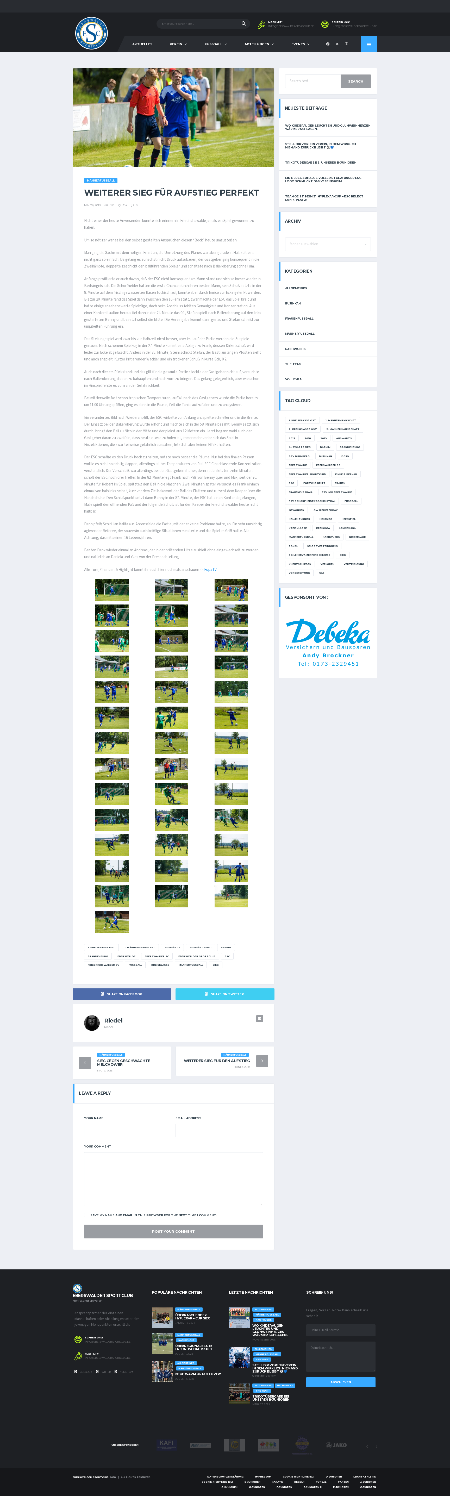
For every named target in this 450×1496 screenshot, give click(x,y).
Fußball (135, 964)
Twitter (105, 1371)
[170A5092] (171, 718)
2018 (307, 438)
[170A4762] (171, 871)
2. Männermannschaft (343, 429)
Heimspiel (348, 519)
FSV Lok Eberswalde (337, 492)
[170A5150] (231, 692)
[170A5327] (112, 641)
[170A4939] (231, 769)
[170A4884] (231, 794)
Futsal (321, 1481)
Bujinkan (293, 303)
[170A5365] (112, 615)
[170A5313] (171, 641)
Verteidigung (354, 564)
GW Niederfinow (326, 510)
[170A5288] (112, 667)
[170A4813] (112, 845)
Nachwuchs (295, 349)
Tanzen (343, 1481)
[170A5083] (231, 718)
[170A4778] (231, 845)
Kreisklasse (160, 964)
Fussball (213, 44)
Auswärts (172, 947)
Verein (176, 44)
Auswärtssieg (200, 947)
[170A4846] (171, 820)
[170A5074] (112, 743)
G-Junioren (229, 1487)
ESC (227, 956)
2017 (292, 438)
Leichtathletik (364, 1476)
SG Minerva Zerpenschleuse (309, 554)
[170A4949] (171, 769)
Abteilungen (257, 44)
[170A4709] (112, 922)
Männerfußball (191, 964)
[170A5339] (231, 615)
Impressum (263, 1476)
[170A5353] (171, 615)
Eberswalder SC (157, 956)
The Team (293, 364)
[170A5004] (231, 743)
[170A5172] (171, 692)
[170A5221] (171, 667)
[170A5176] (112, 692)
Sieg (216, 964)
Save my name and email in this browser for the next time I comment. (153, 1215)
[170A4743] (112, 896)
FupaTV (210, 569)
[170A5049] (171, 743)
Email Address (188, 1118)
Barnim (226, 947)
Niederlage (357, 536)
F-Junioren (284, 1487)
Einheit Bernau (346, 474)
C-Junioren (368, 1487)
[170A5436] (231, 590)
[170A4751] (231, 871)
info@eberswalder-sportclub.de (291, 26)
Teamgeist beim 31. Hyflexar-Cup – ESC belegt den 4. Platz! (324, 198)
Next (376, 1447)
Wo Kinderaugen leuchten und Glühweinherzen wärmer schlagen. (328, 127)
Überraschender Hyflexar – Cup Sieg (192, 1316)
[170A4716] (231, 896)
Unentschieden (300, 564)
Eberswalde (126, 956)
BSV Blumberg (299, 456)
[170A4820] (231, 820)
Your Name (93, 1118)
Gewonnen (296, 510)
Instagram (125, 1371)
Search (355, 81)
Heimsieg (326, 519)
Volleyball (295, 379)
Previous (367, 1447)
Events (298, 44)
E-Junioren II (313, 1487)
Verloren (327, 564)
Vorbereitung (299, 572)
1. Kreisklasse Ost (101, 947)
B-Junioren (252, 1481)
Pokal (293, 546)
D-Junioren (334, 1476)
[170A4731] (171, 896)
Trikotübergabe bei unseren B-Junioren (321, 162)
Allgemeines (296, 288)
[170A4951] (112, 769)
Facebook (85, 1371)
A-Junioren (368, 1481)
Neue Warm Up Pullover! (198, 1374)
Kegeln (299, 1481)
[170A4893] (171, 794)
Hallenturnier (299, 519)
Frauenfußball (299, 318)
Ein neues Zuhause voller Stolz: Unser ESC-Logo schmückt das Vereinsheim (323, 179)
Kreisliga (323, 528)
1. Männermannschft (139, 947)
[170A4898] (112, 794)
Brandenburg (98, 956)
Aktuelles (142, 44)
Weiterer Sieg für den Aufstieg (217, 1060)
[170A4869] (112, 820)
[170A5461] (171, 590)
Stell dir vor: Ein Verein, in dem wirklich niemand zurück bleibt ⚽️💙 (320, 145)
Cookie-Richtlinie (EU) (298, 1476)
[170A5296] (231, 641)
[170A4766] (112, 871)
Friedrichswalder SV (103, 964)
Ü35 (321, 572)
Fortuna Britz (314, 483)
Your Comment (97, 1146)
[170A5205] (231, 667)
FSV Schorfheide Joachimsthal (312, 501)
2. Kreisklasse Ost (303, 429)
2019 (323, 438)
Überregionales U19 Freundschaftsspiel (194, 1347)
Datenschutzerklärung (225, 1476)
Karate (277, 1481)
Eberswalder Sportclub (196, 956)
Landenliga (347, 528)
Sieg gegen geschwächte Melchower (123, 1062)
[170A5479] (112, 590)
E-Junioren (341, 1487)
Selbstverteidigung (322, 546)
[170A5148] (112, 718)
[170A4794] (171, 845)
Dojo (345, 456)
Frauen (340, 483)
